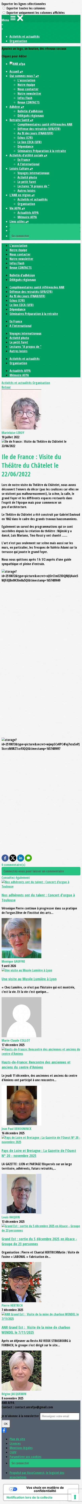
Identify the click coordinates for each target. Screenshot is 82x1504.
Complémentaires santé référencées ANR (45, 124)
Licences (15, 1443)
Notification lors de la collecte (30, 1497)
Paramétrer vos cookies (25, 1456)
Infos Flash (25, 98)
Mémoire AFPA (27, 217)
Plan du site (17, 1439)
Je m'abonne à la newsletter (21, 1416)
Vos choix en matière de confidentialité (45, 1489)
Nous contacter (28, 89)
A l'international (28, 164)
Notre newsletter (29, 93)
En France (24, 159)
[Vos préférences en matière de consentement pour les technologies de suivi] (75, 1497)
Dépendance (25, 146)
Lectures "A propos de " (33, 186)
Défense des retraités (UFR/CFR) (39, 129)
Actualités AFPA (28, 212)
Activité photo (27, 177)
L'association (26, 80)
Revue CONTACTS (29, 102)
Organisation (18, 41)
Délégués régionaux (31, 115)
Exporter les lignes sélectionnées (24, 4)
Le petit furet (27, 182)
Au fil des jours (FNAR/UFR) (35, 133)
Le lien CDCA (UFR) (30, 142)
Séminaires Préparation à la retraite (42, 151)
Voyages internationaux (33, 173)
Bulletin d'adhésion (30, 111)
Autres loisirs (26, 190)
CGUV (13, 1452)
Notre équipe (26, 84)
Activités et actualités (25, 36)
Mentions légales (21, 1448)
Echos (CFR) (25, 137)
